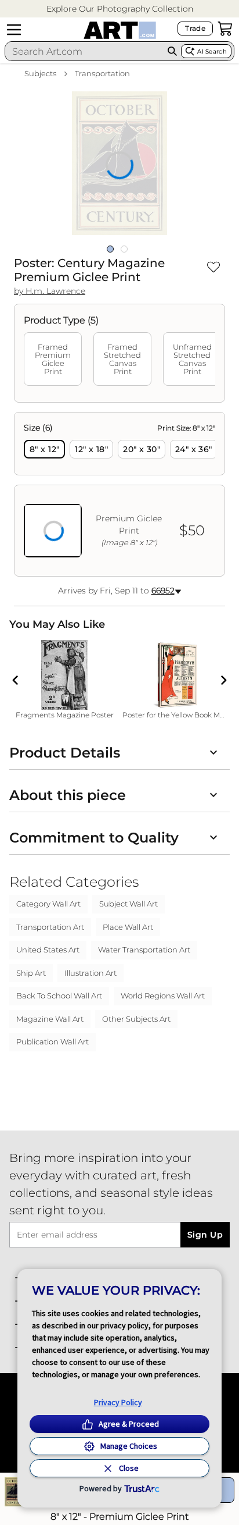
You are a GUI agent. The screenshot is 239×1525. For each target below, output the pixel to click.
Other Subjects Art (136, 1018)
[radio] (44, 449)
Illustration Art (90, 972)
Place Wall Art (128, 927)
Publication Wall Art (52, 1041)
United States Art (47, 949)
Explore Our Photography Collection (119, 8)
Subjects (40, 73)
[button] (119, 9)
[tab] (53, 359)
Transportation (102, 73)
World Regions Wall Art (163, 995)
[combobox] (84, 51)
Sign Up (205, 1234)
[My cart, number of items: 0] (225, 28)
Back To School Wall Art (59, 995)
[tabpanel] (119, 494)
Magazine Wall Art (50, 1018)
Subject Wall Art (128, 903)
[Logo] (120, 30)
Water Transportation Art (144, 949)
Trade (195, 28)
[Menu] (14, 29)
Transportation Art (50, 927)
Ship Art (31, 972)
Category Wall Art (48, 903)
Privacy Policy (118, 1402)
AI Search (212, 51)
